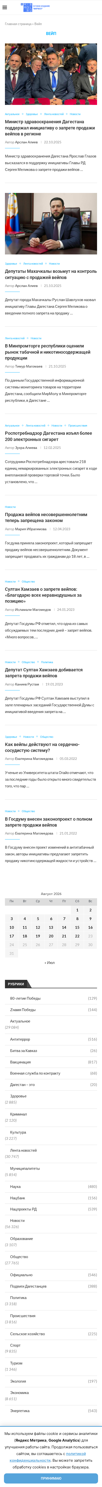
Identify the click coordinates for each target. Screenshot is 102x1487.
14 (64, 927)
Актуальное (20, 1021)
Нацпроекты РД (53, 1209)
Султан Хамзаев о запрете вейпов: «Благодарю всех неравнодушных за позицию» (43, 595)
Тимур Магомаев (28, 366)
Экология (53, 1381)
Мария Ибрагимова (31, 529)
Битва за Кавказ (53, 1050)
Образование (21, 1238)
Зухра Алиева (26, 447)
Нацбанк (53, 1198)
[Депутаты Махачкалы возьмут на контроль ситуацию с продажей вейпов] (51, 223)
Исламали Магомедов (33, 609)
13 (51, 927)
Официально (53, 1274)
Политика (18, 1297)
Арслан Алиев (26, 142)
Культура (18, 1132)
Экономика (19, 1392)
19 (38, 936)
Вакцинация (53, 1062)
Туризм (16, 1363)
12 (38, 927)
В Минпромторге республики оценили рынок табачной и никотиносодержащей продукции (47, 352)
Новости (17, 1220)
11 (25, 927)
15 (77, 927)
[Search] (97, 7)
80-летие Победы (53, 998)
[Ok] (89, 7)
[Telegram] (84, 7)
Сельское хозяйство (53, 1334)
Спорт (15, 1345)
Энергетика (53, 1410)
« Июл (50, 962)
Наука (53, 1186)
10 (11, 927)
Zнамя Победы (53, 1009)
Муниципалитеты (25, 1168)
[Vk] (79, 7)
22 (77, 936)
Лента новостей (23, 1150)
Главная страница (18, 24)
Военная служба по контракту (53, 1073)
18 (25, 936)
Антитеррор (53, 1039)
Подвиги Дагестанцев (53, 1286)
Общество (19, 1256)
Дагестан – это (53, 1084)
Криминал (18, 1114)
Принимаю (51, 1478)
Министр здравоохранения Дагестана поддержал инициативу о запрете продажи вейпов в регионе (50, 127)
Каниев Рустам (27, 684)
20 (51, 936)
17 (11, 936)
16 (90, 927)
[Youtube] (74, 7)
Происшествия (22, 1315)
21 (64, 936)
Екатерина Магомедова (34, 758)
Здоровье (18, 1096)
